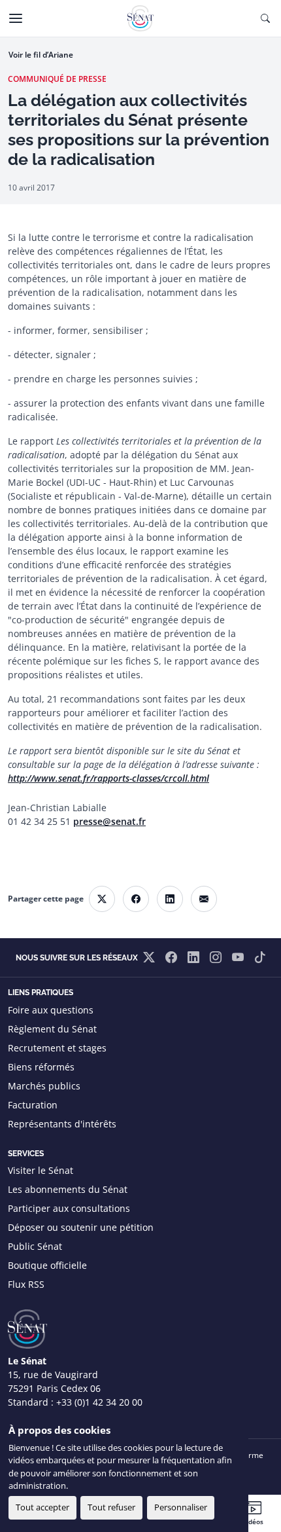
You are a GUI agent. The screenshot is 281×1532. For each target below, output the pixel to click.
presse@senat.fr (109, 821)
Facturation (33, 1105)
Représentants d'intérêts (62, 1124)
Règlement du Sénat (52, 1029)
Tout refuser (111, 1507)
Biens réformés (41, 1067)
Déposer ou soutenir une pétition (81, 1227)
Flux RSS (26, 1284)
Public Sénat (35, 1246)
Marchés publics (44, 1086)
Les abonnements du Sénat (67, 1189)
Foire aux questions (50, 1010)
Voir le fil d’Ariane (40, 54)
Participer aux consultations (69, 1208)
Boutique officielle (47, 1265)
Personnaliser (180, 1507)
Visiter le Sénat (40, 1170)
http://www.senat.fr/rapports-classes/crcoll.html (108, 778)
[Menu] (15, 18)
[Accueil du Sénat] (140, 18)
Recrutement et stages (57, 1048)
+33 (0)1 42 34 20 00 (99, 1402)
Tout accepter (42, 1507)
